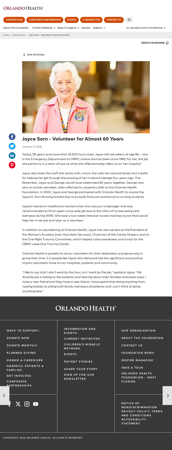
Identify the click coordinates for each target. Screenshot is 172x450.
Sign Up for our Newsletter (79, 377)
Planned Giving (21, 353)
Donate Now (18, 338)
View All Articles (36, 54)
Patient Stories (78, 361)
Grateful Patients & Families (25, 368)
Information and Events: (80, 331)
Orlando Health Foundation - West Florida (139, 377)
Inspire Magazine (137, 360)
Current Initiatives (42, 27)
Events (70, 354)
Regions (97, 27)
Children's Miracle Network (82, 346)
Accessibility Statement (134, 421)
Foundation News (137, 353)
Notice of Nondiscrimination (139, 405)
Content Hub (19, 35)
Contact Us (132, 345)
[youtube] (35, 404)
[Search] (129, 20)
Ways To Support (66, 27)
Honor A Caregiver (25, 360)
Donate (85, 27)
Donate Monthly (22, 345)
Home (6, 35)
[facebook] (9, 404)
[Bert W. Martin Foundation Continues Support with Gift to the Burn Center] (4, 395)
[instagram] (27, 404)
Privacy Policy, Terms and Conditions (142, 413)
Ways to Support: (23, 330)
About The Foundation (16, 27)
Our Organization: (139, 330)
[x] (18, 404)
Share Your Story (81, 369)
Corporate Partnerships (19, 383)
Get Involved (19, 376)
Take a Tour (132, 367)
